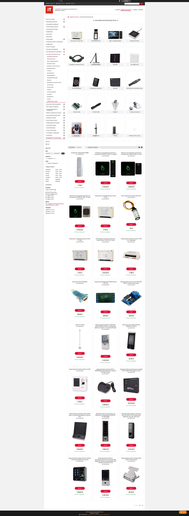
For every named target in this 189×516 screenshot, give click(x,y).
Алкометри (76, 135)
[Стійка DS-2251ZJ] (80, 339)
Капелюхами (50, 39)
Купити (80, 181)
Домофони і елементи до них (77, 64)
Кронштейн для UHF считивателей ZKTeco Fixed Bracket (131, 458)
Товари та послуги (125, 9)
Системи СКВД (76, 112)
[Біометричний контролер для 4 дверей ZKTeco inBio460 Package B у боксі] (131, 385)
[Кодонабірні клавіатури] (96, 82)
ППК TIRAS (49, 34)
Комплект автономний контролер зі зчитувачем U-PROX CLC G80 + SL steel (79, 196)
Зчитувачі (115, 64)
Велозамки (49, 36)
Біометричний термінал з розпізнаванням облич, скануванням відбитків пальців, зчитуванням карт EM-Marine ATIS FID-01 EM (105, 460)
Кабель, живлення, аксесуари (54, 112)
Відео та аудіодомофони (115, 41)
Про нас (48, 141)
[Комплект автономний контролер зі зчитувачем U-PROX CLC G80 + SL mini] (131, 169)
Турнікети (115, 112)
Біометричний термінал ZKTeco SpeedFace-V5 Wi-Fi (131, 325)
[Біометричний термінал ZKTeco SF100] (80, 384)
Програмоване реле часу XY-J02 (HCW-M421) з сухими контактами (131, 282)
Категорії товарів (50, 19)
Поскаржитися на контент (92, 514)
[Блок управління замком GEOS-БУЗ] (131, 210)
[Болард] (115, 130)
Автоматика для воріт (52, 21)
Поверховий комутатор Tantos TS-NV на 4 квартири (131, 239)
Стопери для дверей (135, 112)
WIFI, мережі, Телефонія (52, 106)
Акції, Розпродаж (51, 46)
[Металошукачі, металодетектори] (134, 82)
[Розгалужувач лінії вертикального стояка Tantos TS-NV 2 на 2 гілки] (105, 255)
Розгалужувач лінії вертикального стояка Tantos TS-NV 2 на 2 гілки (105, 239)
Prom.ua (101, 511)
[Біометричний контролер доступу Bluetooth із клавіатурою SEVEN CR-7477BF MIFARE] (105, 431)
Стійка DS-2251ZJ (79, 324)
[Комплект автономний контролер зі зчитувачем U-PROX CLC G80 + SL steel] (80, 212)
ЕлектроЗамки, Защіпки (52, 26)
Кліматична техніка (51, 117)
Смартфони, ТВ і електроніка (54, 137)
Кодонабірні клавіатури (96, 88)
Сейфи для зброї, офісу (134, 135)
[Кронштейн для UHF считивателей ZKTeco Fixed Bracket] (131, 474)
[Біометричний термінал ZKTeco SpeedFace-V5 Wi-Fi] (131, 341)
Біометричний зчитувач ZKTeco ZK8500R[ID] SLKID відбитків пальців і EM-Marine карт (105, 371)
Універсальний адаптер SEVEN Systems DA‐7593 (105, 282)
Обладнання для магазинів (53, 122)
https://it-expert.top (52, 192)
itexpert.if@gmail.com (52, 194)
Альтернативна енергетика (53, 115)
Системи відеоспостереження (54, 51)
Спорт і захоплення (51, 130)
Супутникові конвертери (77, 41)
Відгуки (47, 144)
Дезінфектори (95, 135)
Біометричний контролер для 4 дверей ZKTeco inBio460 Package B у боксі (131, 370)
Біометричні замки (95, 41)
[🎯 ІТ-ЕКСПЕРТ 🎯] (49, 9)
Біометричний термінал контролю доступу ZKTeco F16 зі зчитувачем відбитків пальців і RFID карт (131, 415)
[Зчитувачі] (115, 59)
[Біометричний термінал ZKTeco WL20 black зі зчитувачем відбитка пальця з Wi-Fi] (80, 431)
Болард (115, 135)
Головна (117, 9)
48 (140, 505)
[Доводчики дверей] (96, 59)
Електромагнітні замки (52, 29)
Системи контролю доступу (53, 54)
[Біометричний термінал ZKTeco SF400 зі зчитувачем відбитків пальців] (80, 474)
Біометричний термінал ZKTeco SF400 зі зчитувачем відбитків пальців (80, 458)
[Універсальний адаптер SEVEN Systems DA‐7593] (105, 298)
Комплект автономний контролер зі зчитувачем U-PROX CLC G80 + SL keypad (105, 153)
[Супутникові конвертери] (76, 35)
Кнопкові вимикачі (76, 88)
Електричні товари (51, 125)
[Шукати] (141, 4)
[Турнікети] (115, 106)
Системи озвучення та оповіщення (52, 110)
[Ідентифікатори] (134, 59)
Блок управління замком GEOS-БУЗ (131, 195)
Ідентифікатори (134, 64)
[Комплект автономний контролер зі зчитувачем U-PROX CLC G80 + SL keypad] (105, 169)
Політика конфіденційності (104, 514)
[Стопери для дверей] (134, 106)
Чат (184, 512)
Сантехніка (49, 135)
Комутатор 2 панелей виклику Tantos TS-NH (105, 196)
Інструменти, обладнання (53, 132)
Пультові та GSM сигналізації (54, 104)
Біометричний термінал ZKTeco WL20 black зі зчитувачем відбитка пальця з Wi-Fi (80, 415)
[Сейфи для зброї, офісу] (134, 130)
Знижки (135, 9)
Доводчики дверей (95, 64)
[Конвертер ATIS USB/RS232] (80, 296)
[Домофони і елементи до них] (76, 59)
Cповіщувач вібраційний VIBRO (80, 152)
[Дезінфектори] (96, 130)
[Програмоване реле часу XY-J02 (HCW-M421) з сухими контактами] (131, 298)
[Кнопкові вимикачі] (76, 82)
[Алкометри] (76, 130)
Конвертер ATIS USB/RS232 (79, 281)
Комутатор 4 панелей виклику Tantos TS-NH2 (79, 239)
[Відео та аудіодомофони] (115, 35)
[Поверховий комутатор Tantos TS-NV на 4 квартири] (131, 255)
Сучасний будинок (51, 127)
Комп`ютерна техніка (52, 120)
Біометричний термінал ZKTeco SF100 (79, 369)
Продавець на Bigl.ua (94, 513)
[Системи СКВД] (76, 106)
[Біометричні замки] (96, 35)
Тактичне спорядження (52, 49)
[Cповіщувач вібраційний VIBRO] (80, 167)
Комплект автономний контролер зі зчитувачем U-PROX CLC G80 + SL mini (131, 153)
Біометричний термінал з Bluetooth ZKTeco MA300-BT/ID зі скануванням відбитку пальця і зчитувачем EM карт (105, 326)
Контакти (140, 9)
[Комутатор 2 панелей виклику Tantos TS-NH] (105, 212)
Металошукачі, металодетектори (134, 88)
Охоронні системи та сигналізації (55, 41)
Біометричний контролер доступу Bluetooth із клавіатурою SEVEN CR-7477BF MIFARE (105, 415)
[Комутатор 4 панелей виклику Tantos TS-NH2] (80, 255)
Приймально (50, 31)
